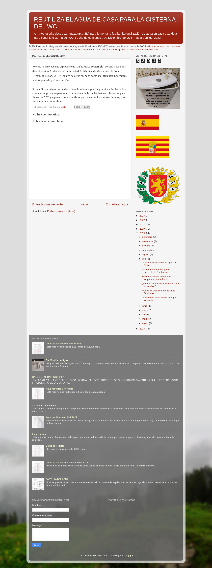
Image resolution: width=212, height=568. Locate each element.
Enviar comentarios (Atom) (61, 211)
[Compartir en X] (81, 107)
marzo (145, 319)
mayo (145, 310)
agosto (146, 254)
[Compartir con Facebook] (84, 107)
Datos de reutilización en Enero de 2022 (67, 462)
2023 (142, 216)
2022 (142, 220)
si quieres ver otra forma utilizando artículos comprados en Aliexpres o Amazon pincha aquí (116, 49)
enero (145, 323)
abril (144, 314)
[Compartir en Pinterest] (88, 107)
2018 (142, 329)
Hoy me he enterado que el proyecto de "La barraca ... (156, 270)
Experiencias (39, 434)
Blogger (129, 555)
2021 (142, 224)
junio (145, 306)
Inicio (84, 204)
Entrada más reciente (47, 204)
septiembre (148, 250)
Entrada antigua (117, 204)
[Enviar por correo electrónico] (75, 107)
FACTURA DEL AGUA (57, 479)
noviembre (148, 241)
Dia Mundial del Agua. (57, 360)
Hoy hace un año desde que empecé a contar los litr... (156, 278)
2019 (142, 233)
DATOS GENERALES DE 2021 (48, 377)
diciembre (147, 237)
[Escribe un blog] (78, 107)
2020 (142, 229)
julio (144, 259)
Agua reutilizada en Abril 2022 (61, 417)
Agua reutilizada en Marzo (59, 389)
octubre (146, 245)
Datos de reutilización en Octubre (63, 343)
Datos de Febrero (55, 446)
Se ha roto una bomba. (44, 405)
